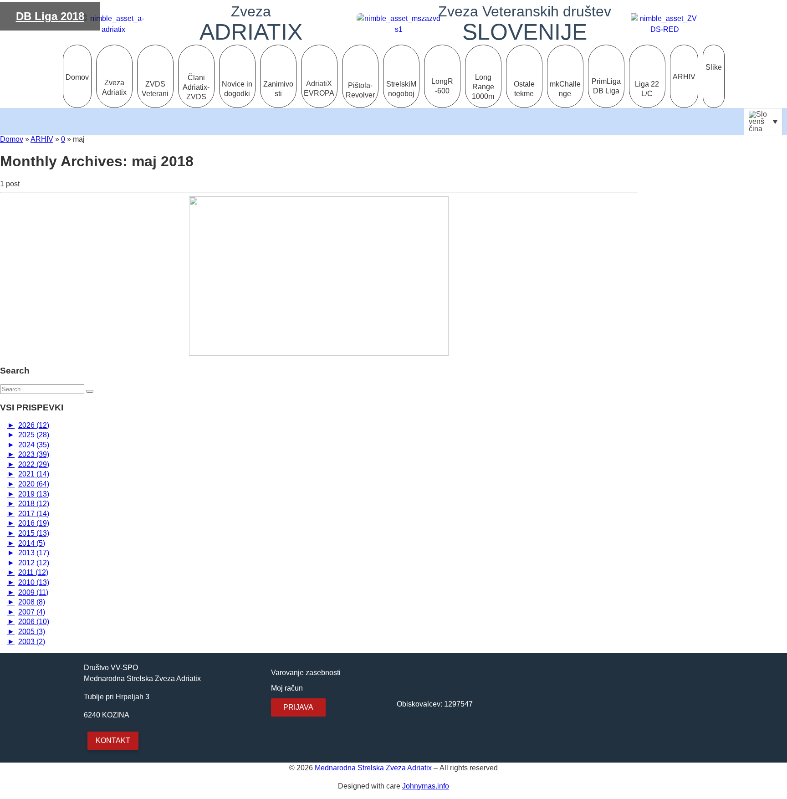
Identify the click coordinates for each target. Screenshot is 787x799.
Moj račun (287, 688)
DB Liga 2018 (50, 16)
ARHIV (42, 139)
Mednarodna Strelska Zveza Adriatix (373, 768)
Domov (11, 139)
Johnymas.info (425, 786)
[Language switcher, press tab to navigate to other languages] (763, 121)
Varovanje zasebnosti (306, 672)
